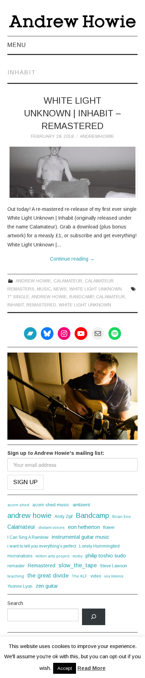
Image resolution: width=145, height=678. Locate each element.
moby (77, 556)
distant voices (51, 527)
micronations (19, 556)
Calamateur (67, 281)
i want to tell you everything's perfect (41, 546)
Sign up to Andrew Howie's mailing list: (55, 453)
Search (15, 603)
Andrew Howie (33, 281)
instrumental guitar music (80, 537)
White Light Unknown (95, 289)
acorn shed (18, 505)
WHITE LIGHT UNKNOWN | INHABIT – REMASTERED (72, 113)
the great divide (48, 575)
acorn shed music (50, 504)
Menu (16, 45)
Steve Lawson (113, 565)
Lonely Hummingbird (99, 546)
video (95, 576)
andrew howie (49, 296)
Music (44, 289)
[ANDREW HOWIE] (72, 21)
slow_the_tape (77, 565)
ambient (81, 504)
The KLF (79, 576)
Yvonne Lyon (19, 586)
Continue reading (72, 259)
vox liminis (114, 576)
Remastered (41, 305)
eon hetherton (84, 527)
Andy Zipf (63, 516)
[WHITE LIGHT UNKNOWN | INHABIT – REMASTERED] (72, 172)
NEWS (60, 289)
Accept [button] (64, 668)
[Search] (93, 617)
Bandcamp (81, 296)
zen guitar (47, 586)
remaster (16, 565)
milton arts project (52, 556)
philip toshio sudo (106, 555)
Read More (91, 668)
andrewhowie (97, 136)
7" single (18, 296)
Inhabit (15, 305)
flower (109, 527)
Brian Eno (121, 516)
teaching (15, 576)
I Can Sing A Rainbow (28, 537)
